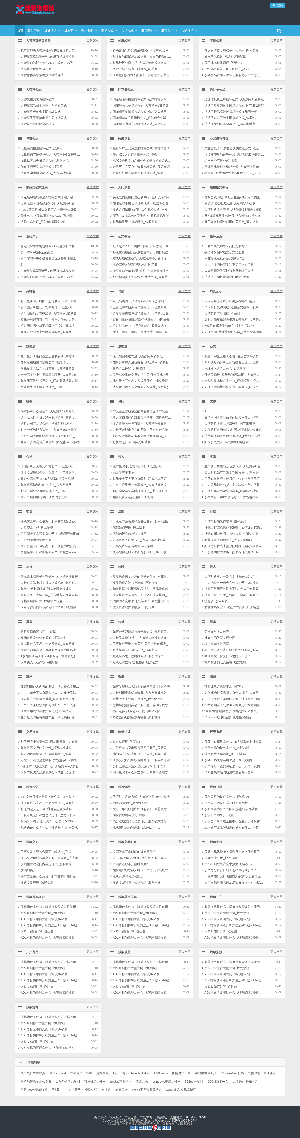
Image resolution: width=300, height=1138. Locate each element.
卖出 (213, 456)
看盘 (29, 621)
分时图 (30, 291)
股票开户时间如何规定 (128, 876)
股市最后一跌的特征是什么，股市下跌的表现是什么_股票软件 (234, 766)
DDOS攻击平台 (217, 1081)
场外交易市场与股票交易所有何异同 (229, 772)
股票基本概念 (35, 897)
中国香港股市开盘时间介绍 (131, 864)
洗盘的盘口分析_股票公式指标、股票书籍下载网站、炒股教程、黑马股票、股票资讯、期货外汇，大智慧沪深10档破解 (234, 595)
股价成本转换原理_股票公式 (223, 62)
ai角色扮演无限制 (68, 1081)
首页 (20, 30)
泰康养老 (121, 1089)
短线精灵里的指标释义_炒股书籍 (135, 222)
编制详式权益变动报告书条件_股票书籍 (140, 754)
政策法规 (124, 732)
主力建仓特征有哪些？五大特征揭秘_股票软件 (50, 717)
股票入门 (167, 30)
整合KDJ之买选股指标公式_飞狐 (135, 154)
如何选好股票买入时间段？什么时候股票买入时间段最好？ (142, 870)
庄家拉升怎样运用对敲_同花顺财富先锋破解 (50, 699)
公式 (213, 346)
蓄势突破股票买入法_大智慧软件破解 (229, 203)
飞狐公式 (32, 138)
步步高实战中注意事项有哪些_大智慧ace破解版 (50, 374)
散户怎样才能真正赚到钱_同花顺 (135, 69)
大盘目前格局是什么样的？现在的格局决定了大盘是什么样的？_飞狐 (50, 650)
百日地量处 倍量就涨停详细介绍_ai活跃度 (141, 319)
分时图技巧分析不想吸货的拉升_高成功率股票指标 (50, 325)
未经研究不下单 (123, 472)
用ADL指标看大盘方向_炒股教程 (43, 913)
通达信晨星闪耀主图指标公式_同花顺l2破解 (234, 105)
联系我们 (115, 1117)
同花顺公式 (126, 89)
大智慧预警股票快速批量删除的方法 (229, 270)
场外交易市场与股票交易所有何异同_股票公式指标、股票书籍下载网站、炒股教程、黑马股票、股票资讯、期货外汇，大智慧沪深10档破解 (142, 436)
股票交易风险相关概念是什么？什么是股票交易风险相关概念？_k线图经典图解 (234, 852)
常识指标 (127, 30)
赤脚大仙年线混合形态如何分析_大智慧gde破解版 (234, 319)
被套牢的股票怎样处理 (219, 637)
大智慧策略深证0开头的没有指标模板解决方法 (50, 56)
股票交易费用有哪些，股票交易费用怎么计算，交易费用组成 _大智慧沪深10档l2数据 (234, 75)
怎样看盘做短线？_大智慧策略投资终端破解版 (142, 637)
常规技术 (187, 30)
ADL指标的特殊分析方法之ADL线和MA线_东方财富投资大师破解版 (50, 925)
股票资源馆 (43, 12)
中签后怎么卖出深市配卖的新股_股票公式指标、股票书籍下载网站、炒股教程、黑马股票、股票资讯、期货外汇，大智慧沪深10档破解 (142, 748)
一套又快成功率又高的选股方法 (226, 246)
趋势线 (30, 346)
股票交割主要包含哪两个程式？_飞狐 (46, 852)
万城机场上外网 (95, 1081)
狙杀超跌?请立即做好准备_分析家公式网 (140, 50)
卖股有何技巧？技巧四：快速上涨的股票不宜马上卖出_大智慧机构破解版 (234, 478)
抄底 (213, 511)
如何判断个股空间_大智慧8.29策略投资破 (233, 209)
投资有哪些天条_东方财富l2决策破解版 (47, 478)
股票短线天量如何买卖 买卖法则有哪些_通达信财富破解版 (142, 644)
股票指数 (216, 952)
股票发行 (216, 842)
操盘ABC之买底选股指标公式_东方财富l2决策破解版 (142, 148)
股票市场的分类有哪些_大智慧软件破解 (140, 423)
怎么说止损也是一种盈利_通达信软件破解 (49, 576)
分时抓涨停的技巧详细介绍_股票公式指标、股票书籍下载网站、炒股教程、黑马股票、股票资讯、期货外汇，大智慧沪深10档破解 (142, 325)
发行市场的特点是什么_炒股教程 (226, 748)
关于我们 (100, 1117)
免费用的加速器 (107, 1073)
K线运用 (215, 291)
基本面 (69, 30)
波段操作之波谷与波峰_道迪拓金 (135, 582)
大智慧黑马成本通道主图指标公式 (44, 105)
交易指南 (32, 732)
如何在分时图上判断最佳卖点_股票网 (46, 332)
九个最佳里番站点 (33, 1073)
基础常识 (50, 30)
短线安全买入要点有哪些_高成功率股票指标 (142, 478)
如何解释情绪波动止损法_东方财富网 (46, 485)
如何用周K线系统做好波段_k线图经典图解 (233, 332)
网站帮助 (161, 1117)
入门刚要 (124, 187)
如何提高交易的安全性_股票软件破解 (46, 748)
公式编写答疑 (219, 138)
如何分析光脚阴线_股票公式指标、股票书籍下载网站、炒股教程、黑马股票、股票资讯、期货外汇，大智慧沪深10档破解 (234, 307)
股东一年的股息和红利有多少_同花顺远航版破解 (142, 809)
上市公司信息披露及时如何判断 (226, 803)
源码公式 (107, 30)
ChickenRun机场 (232, 1073)
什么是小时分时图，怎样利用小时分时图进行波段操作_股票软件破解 (50, 301)
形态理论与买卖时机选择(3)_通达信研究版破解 (142, 491)
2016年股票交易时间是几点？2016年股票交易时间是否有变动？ (142, 858)
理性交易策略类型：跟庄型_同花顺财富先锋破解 (50, 472)
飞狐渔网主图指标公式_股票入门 (43, 148)
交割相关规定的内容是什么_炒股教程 (46, 864)
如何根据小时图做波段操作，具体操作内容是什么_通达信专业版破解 (142, 588)
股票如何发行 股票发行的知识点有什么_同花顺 (234, 876)
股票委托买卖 (127, 897)
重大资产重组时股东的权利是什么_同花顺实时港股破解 (234, 827)
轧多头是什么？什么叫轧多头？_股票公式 (49, 827)
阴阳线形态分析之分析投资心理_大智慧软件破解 (234, 362)
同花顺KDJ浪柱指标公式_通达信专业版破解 (142, 118)
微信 (279, 5)
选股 (121, 676)
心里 (29, 456)
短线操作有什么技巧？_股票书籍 (135, 650)
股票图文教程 (219, 187)
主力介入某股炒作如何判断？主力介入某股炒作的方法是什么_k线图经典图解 (50, 705)
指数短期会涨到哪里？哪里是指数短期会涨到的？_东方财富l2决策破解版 (234, 705)
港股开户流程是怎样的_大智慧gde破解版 (49, 760)
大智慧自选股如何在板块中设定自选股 (47, 62)
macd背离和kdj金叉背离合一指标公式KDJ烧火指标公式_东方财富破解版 (50, 209)
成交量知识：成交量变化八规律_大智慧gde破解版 (142, 387)
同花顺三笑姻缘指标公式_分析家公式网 (140, 111)
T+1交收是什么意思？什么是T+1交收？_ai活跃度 (50, 796)
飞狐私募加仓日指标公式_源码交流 (45, 160)
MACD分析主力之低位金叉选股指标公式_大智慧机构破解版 (142, 160)
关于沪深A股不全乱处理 (37, 252)
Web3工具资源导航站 (147, 1089)
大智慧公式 (34, 89)
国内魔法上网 (181, 1073)
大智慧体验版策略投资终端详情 (42, 75)
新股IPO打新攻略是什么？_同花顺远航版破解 (142, 215)
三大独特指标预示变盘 (36, 540)
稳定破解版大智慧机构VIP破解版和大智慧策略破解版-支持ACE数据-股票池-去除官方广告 (50, 50)
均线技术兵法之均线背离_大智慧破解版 (48, 368)
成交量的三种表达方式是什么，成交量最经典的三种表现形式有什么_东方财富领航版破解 (142, 381)
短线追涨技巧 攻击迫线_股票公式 (135, 662)
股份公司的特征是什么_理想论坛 (226, 796)
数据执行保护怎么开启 (36, 69)
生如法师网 (73, 1089)
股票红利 (124, 787)
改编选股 (124, 138)
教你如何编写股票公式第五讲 (224, 252)
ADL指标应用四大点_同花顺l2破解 (44, 919)
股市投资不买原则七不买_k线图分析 (137, 466)
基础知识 (216, 40)
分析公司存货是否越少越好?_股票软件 (47, 423)
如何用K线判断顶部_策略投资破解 (227, 717)
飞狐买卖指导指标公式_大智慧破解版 (46, 173)
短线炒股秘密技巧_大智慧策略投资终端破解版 (142, 62)
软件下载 (34, 30)
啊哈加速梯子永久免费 (36, 1081)
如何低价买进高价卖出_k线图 (133, 497)
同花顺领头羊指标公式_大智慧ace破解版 (141, 105)
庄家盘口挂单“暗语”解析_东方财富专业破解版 (142, 75)
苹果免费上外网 (81, 1073)
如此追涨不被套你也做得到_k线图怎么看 (140, 203)
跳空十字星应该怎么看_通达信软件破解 (231, 356)
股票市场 (216, 732)
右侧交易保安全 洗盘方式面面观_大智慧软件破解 (234, 607)
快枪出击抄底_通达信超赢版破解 (43, 222)
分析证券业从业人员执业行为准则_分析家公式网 (142, 766)
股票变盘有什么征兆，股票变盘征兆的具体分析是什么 (50, 521)
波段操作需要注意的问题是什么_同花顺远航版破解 (142, 576)
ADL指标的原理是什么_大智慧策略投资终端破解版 (50, 937)
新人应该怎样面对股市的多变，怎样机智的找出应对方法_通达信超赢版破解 (142, 417)
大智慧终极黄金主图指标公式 (41, 111)
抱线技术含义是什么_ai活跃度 (225, 368)
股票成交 (124, 952)
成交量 (122, 346)
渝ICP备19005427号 (183, 1120)
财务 (29, 401)
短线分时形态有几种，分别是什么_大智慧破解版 (50, 319)
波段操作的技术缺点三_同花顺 (133, 607)
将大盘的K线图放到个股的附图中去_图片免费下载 (234, 173)
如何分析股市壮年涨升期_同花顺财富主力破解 (234, 423)
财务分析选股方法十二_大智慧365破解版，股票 (50, 429)
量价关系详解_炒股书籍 (129, 368)
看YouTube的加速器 (136, 1073)
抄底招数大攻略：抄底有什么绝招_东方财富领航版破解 (234, 552)
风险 (121, 401)
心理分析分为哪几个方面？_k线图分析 (47, 466)
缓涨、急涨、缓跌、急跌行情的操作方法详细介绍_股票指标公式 (142, 332)
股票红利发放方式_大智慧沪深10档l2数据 (141, 796)
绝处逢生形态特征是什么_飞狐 (41, 387)
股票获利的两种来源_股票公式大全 (137, 827)
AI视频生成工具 (205, 1073)
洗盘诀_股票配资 (216, 601)
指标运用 (216, 236)
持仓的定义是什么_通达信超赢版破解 (46, 809)
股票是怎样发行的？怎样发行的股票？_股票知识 (234, 870)
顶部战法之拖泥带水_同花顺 (223, 686)
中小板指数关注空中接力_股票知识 (228, 864)
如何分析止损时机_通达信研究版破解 (46, 588)
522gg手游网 (194, 1081)
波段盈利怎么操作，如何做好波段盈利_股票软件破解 (142, 595)
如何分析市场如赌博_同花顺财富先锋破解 (233, 429)
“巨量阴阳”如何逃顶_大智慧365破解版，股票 (234, 711)
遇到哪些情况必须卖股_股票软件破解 (231, 491)
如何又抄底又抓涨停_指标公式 (225, 521)
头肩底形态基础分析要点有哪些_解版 (229, 301)
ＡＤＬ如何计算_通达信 (37, 931)
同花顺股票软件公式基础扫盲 (224, 258)
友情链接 (176, 1117)
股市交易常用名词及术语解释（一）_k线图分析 (234, 882)
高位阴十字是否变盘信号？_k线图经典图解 (50, 533)
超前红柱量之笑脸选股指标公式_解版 (138, 173)
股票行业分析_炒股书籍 (220, 858)
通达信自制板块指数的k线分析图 (226, 277)
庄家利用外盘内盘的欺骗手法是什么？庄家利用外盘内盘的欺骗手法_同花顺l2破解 (50, 686)
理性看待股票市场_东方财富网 (225, 754)
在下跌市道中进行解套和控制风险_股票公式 (234, 650)
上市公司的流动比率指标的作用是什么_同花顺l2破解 (50, 436)
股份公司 (216, 787)
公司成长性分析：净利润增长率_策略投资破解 (50, 417)
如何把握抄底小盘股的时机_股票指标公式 (233, 546)
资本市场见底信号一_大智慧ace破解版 (139, 540)
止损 (29, 566)
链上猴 (106, 1089)
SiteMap (191, 1117)
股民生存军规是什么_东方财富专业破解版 (233, 741)
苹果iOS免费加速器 (34, 1089)
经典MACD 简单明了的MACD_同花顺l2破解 (50, 215)
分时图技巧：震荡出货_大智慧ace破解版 (49, 313)
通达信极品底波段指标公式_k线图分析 (230, 111)
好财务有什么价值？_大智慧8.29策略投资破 (50, 411)
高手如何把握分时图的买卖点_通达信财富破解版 (234, 222)
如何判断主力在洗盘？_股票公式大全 (229, 576)
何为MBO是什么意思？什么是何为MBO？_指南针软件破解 (50, 821)
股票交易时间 (127, 842)
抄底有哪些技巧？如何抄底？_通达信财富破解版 (234, 533)
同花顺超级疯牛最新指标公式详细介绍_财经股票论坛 (50, 197)
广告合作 (131, 1117)
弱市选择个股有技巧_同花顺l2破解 (136, 711)
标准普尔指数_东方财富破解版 (225, 56)
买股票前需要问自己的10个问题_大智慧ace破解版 (142, 197)
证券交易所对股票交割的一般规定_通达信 (49, 858)
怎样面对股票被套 (216, 631)
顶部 (213, 676)
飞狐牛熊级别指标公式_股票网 (41, 166)
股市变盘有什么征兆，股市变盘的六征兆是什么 (50, 546)
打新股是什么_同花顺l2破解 (132, 442)
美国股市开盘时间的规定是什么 (134, 852)
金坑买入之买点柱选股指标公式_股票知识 (141, 166)
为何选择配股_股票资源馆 (130, 803)
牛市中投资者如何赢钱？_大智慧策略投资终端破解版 (142, 485)
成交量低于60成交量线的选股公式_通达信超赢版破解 (234, 148)
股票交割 (32, 842)
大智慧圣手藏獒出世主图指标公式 (44, 118)
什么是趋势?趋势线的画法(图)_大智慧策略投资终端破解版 (234, 374)
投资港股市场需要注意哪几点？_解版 (46, 754)
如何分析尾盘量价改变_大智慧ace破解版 (141, 362)
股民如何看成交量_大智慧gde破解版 (138, 356)
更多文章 (93, 40)
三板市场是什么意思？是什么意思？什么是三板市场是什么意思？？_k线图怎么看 (50, 815)
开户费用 (32, 952)
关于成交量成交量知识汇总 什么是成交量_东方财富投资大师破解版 (142, 374)
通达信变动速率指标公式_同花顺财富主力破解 (234, 124)
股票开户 (216, 897)
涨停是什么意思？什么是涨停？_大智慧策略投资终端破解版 (50, 803)
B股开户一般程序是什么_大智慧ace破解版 (50, 766)
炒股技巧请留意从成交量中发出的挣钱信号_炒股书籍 (142, 56)
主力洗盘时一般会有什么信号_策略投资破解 (234, 582)
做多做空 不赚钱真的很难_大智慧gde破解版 (50, 203)
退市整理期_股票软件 (127, 741)
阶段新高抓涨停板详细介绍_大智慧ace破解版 (142, 313)
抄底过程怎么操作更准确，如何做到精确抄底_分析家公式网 (234, 527)
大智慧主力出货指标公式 (37, 99)
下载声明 (146, 1117)
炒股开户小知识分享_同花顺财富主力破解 (49, 741)
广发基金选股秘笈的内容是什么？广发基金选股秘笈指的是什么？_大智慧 (142, 411)
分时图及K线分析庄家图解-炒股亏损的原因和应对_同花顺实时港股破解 (234, 197)
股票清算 (32, 1007)
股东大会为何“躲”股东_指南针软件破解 (231, 809)
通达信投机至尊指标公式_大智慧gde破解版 (234, 99)
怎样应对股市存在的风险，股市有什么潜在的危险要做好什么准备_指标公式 (142, 429)
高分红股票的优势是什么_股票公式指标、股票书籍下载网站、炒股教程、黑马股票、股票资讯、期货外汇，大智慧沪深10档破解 (142, 821)
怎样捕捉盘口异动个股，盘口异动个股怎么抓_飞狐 (142, 705)
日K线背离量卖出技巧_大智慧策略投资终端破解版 (234, 215)
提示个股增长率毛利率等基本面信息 (229, 264)
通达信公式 (217, 89)
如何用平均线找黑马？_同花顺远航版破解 (49, 381)
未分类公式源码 (37, 187)
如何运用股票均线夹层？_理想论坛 (45, 362)
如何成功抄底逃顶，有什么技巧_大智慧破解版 (234, 692)
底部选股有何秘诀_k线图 (130, 533)
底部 (121, 511)
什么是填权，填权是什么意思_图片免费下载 (234, 50)
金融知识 (91, 1089)
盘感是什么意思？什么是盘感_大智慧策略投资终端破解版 (50, 644)
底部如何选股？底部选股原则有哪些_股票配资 (142, 552)
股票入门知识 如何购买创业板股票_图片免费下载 (142, 209)
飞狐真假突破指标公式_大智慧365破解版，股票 (50, 154)
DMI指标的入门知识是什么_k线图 (227, 69)
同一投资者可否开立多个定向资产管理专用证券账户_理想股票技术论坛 (142, 772)
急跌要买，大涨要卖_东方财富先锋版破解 (49, 595)
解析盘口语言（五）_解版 (38, 631)
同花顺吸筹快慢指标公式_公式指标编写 (140, 99)
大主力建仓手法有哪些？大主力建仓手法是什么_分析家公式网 (50, 692)
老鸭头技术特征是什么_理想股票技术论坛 (233, 381)
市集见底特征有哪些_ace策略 (133, 546)
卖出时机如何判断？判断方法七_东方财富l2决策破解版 (234, 472)
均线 (121, 291)
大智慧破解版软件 (38, 40)
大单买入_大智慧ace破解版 (39, 662)
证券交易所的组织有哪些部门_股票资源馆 (141, 760)
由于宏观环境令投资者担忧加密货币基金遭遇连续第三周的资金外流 (50, 258)
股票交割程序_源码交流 (37, 882)
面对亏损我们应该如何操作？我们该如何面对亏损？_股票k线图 (50, 607)
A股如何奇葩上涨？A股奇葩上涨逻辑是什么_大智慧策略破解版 (50, 656)
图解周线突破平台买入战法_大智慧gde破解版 (142, 601)
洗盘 (213, 566)
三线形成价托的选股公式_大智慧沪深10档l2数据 (234, 166)
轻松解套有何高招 (216, 644)
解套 (213, 621)
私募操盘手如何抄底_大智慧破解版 (228, 540)
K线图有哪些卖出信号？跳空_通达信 (229, 325)
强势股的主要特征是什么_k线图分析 (137, 699)
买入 (121, 456)
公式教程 (124, 236)
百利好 (56, 1089)
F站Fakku (161, 1073)
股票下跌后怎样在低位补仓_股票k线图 (140, 521)
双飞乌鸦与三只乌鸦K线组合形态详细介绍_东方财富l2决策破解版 (142, 301)
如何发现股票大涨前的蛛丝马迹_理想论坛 (141, 686)
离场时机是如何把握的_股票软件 (43, 637)
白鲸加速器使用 (121, 1081)
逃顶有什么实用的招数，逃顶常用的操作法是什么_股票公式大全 (234, 699)
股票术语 (32, 787)
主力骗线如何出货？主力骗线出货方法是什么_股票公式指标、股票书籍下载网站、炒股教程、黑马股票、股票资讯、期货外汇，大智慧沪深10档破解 (234, 485)
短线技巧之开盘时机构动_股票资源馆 (138, 656)
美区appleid (58, 1073)
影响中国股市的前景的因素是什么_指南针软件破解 (234, 417)
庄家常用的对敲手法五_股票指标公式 (46, 711)
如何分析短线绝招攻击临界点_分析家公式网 (142, 631)
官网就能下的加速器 (262, 1073)
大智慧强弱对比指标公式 (37, 124)
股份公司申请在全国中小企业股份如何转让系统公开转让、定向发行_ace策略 (234, 821)
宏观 (213, 401)
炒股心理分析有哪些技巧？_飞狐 (43, 491)
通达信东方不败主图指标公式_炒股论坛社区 (234, 118)
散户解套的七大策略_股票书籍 (225, 662)
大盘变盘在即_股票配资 (37, 527)
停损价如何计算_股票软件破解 (41, 601)
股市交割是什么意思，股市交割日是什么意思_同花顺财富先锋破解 (50, 876)
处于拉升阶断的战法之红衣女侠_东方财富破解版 (50, 356)
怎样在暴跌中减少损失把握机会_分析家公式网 (50, 582)
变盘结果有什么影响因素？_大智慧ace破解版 (50, 552)
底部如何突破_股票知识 (129, 527)
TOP (202, 1117)
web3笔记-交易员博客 (181, 1089)
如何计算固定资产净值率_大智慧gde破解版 (50, 442)
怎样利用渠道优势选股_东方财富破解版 (140, 692)
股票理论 (147, 30)
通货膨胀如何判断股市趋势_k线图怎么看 (232, 436)
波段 (121, 566)
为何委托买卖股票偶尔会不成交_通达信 (48, 772)
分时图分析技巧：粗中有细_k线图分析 (47, 307)
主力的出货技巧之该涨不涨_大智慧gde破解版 (234, 466)
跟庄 (29, 676)
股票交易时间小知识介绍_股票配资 (137, 882)
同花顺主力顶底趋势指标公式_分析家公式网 (142, 124)
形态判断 (87, 30)
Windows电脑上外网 (167, 1081)
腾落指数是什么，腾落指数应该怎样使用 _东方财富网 (50, 907)
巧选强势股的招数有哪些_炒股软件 (137, 717)
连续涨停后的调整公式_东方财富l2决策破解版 (234, 154)
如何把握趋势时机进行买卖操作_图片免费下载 (234, 387)
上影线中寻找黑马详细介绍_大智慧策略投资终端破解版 (142, 307)
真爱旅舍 (142, 1081)
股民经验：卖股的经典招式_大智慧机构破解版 (234, 497)
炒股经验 (124, 40)
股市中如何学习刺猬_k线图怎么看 (44, 497)
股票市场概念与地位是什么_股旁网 (228, 760)
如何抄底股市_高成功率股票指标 (226, 442)
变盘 (29, 511)
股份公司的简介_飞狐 (219, 815)
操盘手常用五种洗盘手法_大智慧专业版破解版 (234, 588)
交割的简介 (28, 870)
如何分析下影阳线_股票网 (222, 313)
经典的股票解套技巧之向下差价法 (227, 656)
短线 (121, 621)
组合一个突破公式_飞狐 (220, 160)
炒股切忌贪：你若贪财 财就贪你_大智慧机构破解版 (142, 277)
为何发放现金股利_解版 (129, 815)
